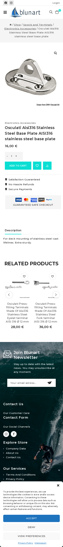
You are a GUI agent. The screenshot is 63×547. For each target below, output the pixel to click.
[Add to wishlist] (37, 166)
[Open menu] (5, 12)
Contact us (13, 457)
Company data (16, 448)
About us (12, 452)
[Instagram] (11, 2)
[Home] (10, 24)
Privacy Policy (25, 543)
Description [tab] (13, 230)
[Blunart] (25, 12)
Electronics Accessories (20, 122)
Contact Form (15, 417)
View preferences (31, 536)
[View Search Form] (51, 12)
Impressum (41, 543)
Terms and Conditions (21, 474)
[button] (58, 485)
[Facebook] (5, 2)
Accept (31, 518)
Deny (31, 527)
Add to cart (18, 165)
